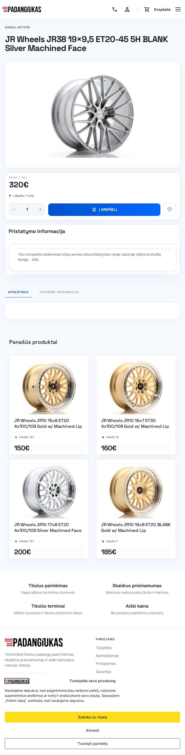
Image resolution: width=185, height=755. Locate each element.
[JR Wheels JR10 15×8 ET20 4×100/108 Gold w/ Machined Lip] (49, 404)
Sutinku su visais (92, 717)
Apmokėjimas (107, 655)
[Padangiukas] (21, 9)
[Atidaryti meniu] (178, 9)
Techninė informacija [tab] (59, 292)
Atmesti (92, 730)
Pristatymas (106, 663)
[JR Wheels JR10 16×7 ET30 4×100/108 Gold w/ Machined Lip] (136, 404)
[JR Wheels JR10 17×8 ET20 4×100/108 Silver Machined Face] (49, 509)
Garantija (103, 671)
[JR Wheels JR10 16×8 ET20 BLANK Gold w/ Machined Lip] (136, 509)
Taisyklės (104, 647)
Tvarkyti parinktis (93, 743)
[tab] (59, 293)
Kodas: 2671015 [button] (17, 27)
